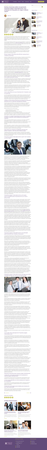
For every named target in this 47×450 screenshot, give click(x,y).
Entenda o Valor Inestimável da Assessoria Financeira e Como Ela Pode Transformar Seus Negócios (10, 431)
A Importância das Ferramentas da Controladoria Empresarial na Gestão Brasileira (10, 413)
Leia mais (5, 418)
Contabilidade (15, 1)
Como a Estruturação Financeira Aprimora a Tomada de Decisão (23, 430)
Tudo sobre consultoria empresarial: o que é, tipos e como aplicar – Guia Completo (24, 413)
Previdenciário (27, 1)
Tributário (19, 1)
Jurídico (23, 1)
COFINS (23, 211)
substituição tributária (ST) (19, 72)
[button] (5, 34)
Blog (30, 1)
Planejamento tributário (8, 5)
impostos (5, 39)
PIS (21, 211)
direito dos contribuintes (19, 42)
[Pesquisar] (42, 6)
